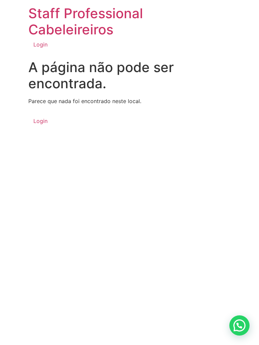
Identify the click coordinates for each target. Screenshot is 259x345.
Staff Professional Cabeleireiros (85, 21)
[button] (239, 325)
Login (40, 44)
